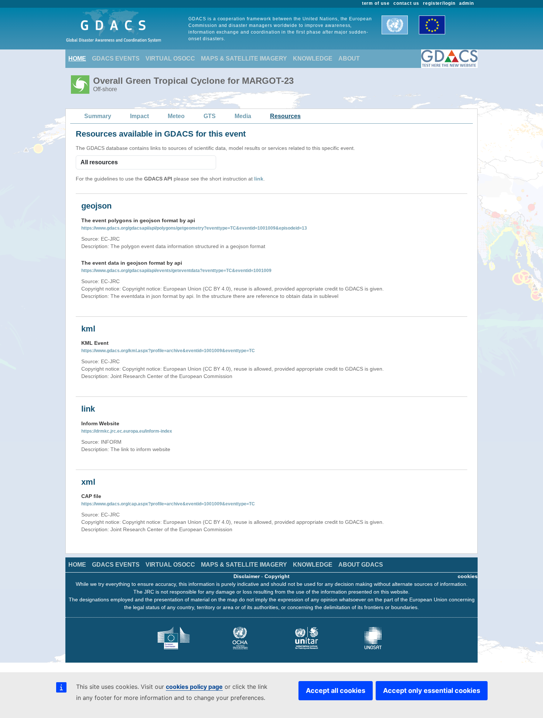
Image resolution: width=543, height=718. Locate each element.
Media (243, 116)
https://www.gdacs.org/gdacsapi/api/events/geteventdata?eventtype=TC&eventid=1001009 (176, 270)
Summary (97, 116)
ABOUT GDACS (360, 564)
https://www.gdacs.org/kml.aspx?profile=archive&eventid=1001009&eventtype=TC (168, 350)
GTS (210, 116)
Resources (285, 116)
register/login (439, 3)
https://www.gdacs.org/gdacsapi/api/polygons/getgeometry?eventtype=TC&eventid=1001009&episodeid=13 (194, 228)
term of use (376, 3)
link (258, 179)
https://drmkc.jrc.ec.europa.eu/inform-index (126, 431)
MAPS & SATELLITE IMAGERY (244, 58)
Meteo (176, 116)
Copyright (277, 576)
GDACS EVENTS (116, 58)
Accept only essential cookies (431, 690)
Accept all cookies (335, 690)
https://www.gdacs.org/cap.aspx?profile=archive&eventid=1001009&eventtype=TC (168, 503)
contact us (406, 3)
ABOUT (349, 58)
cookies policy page (194, 686)
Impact (139, 116)
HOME (77, 58)
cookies (468, 576)
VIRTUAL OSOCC (170, 58)
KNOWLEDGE (312, 58)
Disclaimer (246, 576)
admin (466, 3)
